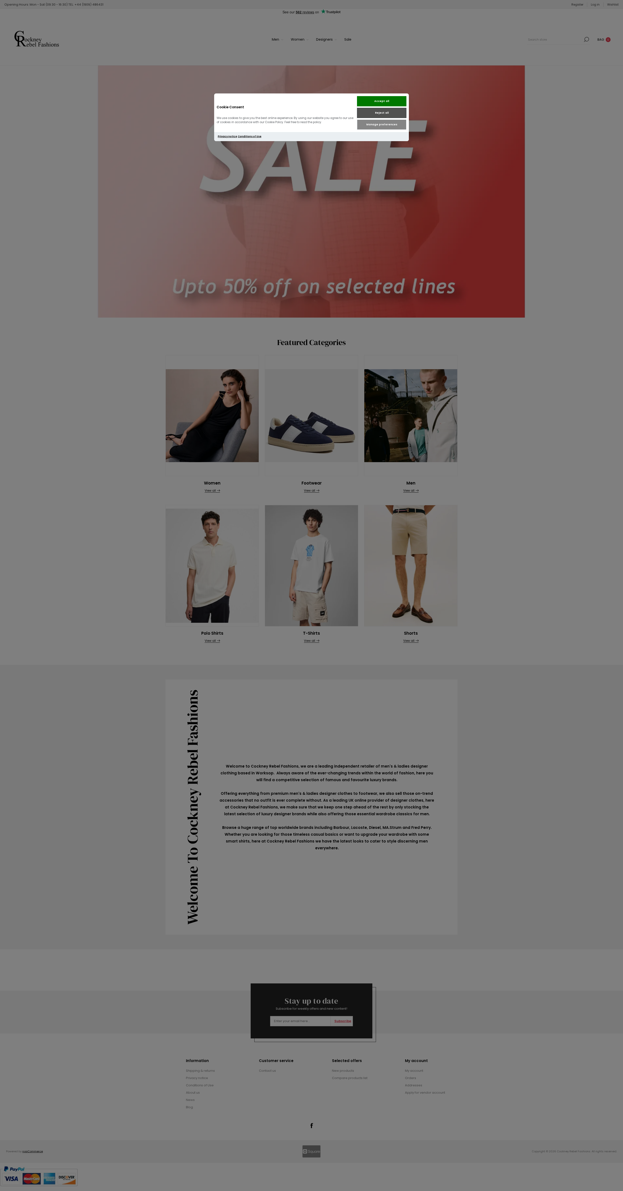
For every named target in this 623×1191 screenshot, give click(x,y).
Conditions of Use (249, 136)
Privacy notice (227, 136)
